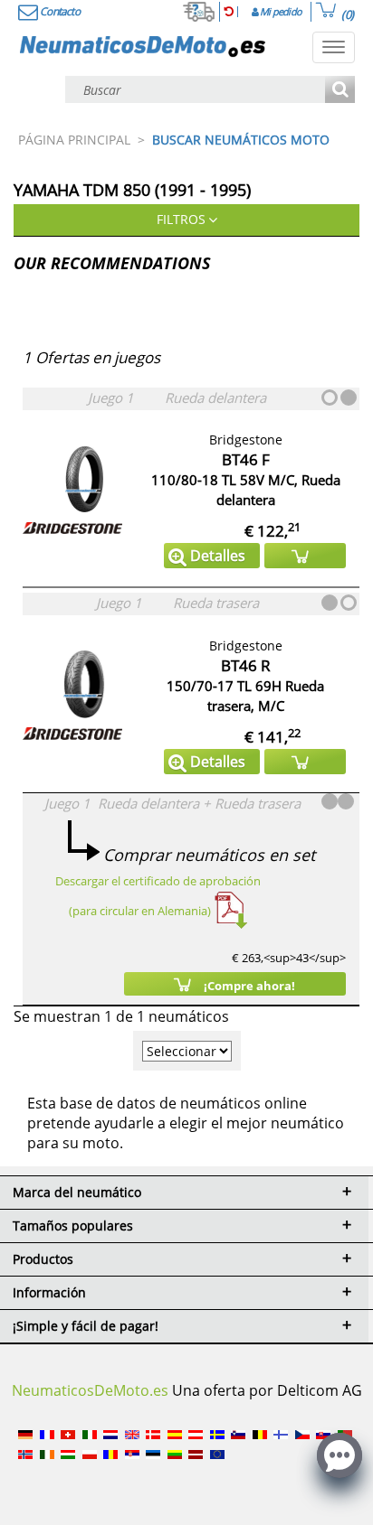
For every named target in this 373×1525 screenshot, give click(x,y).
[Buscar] (340, 91)
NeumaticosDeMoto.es (90, 1390)
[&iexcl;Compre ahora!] (305, 555)
